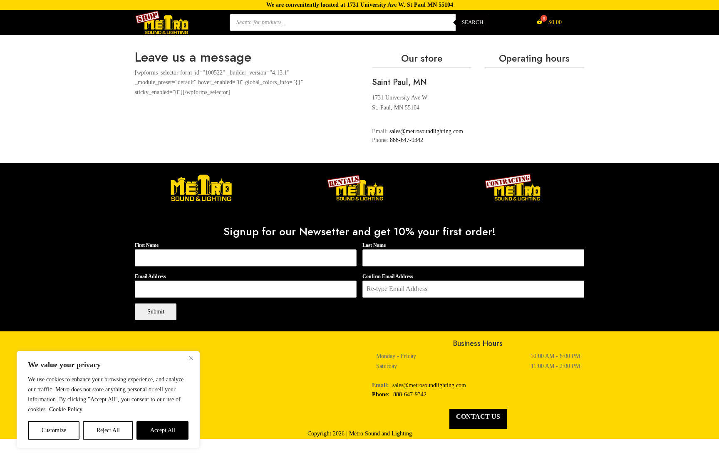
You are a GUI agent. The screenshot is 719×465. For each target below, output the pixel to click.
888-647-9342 (406, 140)
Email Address (150, 276)
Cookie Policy (65, 409)
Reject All (108, 430)
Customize (54, 430)
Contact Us (478, 416)
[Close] (191, 358)
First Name (147, 245)
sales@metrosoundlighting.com (429, 385)
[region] (108, 399)
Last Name (374, 245)
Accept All (162, 430)
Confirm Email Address (387, 276)
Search (472, 22)
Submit (155, 311)
